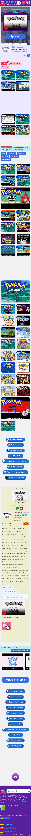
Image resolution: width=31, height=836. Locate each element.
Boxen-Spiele (16, 746)
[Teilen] (28, 55)
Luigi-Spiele (16, 735)
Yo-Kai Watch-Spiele (16, 478)
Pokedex (11, 153)
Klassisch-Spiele (16, 713)
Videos (5, 67)
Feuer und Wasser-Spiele (16, 472)
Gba (3, 153)
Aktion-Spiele (16, 445)
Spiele (4, 64)
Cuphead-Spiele (16, 740)
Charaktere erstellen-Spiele (16, 461)
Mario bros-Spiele (16, 691)
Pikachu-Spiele (16, 467)
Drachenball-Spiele (16, 702)
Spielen (15, 36)
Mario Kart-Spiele (16, 707)
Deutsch (6, 818)
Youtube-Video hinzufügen (20, 650)
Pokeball (5, 156)
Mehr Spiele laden (15, 679)
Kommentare (14, 64)
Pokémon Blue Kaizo (9, 831)
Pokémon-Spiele (16, 439)
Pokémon (21, 153)
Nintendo (15, 156)
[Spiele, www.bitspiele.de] (10, 3)
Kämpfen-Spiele (16, 450)
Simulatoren (6, 159)
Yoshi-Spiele (16, 456)
